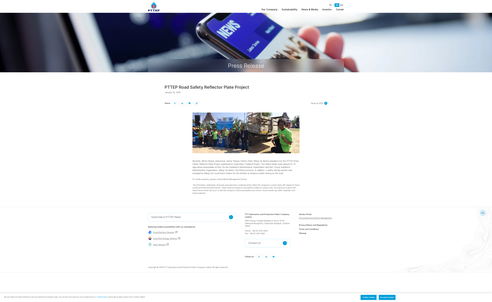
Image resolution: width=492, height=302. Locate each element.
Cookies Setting (369, 297)
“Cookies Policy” (102, 297)
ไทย (341, 5)
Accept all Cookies (387, 297)
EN (337, 5)
